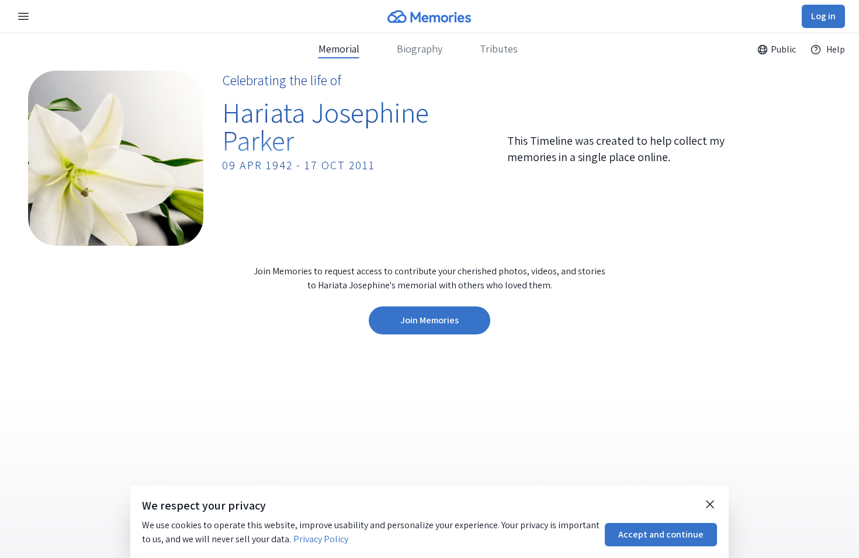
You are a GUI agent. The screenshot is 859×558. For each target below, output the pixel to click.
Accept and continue (661, 534)
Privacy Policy (320, 539)
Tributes (499, 49)
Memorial (338, 49)
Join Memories (429, 320)
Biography (419, 49)
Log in (823, 16)
